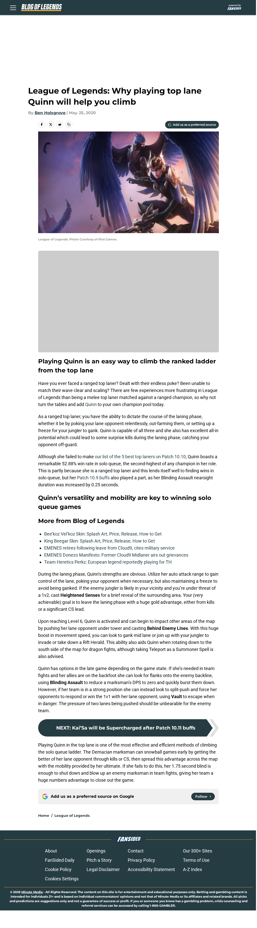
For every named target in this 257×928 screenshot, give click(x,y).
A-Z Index (192, 869)
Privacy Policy (141, 860)
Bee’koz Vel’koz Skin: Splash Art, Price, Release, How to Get (103, 534)
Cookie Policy (58, 869)
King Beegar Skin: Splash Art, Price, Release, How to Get (99, 541)
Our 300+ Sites (197, 850)
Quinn (91, 404)
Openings (96, 850)
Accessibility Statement (151, 869)
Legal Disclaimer (103, 869)
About (51, 850)
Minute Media (32, 892)
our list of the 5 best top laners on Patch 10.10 (140, 456)
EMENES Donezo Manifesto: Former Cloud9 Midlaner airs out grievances (116, 555)
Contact (136, 850)
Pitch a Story (99, 860)
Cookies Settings (62, 878)
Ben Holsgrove (50, 112)
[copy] (68, 124)
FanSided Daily (60, 860)
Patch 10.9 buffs (93, 477)
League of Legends (72, 815)
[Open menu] (13, 8)
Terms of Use (196, 860)
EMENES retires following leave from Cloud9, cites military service (109, 548)
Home (43, 815)
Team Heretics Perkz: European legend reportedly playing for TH (108, 562)
